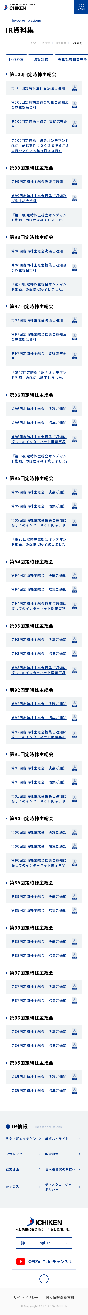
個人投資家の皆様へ (60, 1169)
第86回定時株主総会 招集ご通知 (39, 1045)
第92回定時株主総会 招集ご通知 (39, 717)
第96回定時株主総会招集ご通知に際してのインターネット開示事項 (39, 439)
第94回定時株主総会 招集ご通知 (39, 589)
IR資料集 (61, 43)
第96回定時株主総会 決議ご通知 (39, 408)
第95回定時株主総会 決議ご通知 (39, 492)
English (44, 1242)
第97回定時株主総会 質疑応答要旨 (39, 356)
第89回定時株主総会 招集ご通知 (39, 910)
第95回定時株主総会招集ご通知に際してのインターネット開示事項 (39, 523)
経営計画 (12, 1169)
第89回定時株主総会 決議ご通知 (39, 896)
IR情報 (46, 43)
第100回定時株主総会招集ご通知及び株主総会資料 (40, 105)
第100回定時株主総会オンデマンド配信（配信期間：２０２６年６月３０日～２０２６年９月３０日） (40, 145)
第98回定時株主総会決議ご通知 (37, 250)
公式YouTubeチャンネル (50, 1261)
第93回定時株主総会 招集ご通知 (39, 653)
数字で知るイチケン (21, 1138)
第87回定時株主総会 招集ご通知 (39, 1000)
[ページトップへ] (44, 1278)
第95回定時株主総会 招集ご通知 (39, 506)
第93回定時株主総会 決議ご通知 (39, 639)
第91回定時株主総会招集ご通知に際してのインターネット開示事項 (39, 799)
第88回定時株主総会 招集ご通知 (39, 955)
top (34, 43)
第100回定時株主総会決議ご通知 (38, 88)
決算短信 (41, 59)
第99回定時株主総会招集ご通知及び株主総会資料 (39, 198)
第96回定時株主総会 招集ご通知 (39, 422)
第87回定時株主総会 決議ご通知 (39, 986)
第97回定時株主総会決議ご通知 (37, 320)
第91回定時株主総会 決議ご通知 (39, 768)
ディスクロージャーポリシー (60, 1187)
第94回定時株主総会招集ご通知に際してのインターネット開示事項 (39, 606)
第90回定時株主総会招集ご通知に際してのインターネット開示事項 (39, 863)
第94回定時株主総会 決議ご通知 (39, 575)
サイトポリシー (26, 1297)
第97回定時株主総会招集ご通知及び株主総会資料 (39, 337)
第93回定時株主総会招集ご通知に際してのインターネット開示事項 (39, 670)
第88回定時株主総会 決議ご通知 (39, 941)
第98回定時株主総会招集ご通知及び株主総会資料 (39, 267)
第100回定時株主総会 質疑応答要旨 (39, 124)
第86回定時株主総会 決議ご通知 (39, 1031)
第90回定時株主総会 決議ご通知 (39, 832)
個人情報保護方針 (60, 1297)
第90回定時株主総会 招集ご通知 (39, 846)
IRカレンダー (16, 1154)
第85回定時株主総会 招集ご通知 (39, 1090)
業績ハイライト (57, 1138)
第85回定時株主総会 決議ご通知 (39, 1076)
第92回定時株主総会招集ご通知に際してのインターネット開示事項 (39, 734)
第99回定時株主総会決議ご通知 (37, 181)
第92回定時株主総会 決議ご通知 (39, 703)
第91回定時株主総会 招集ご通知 (39, 781)
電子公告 (12, 1187)
